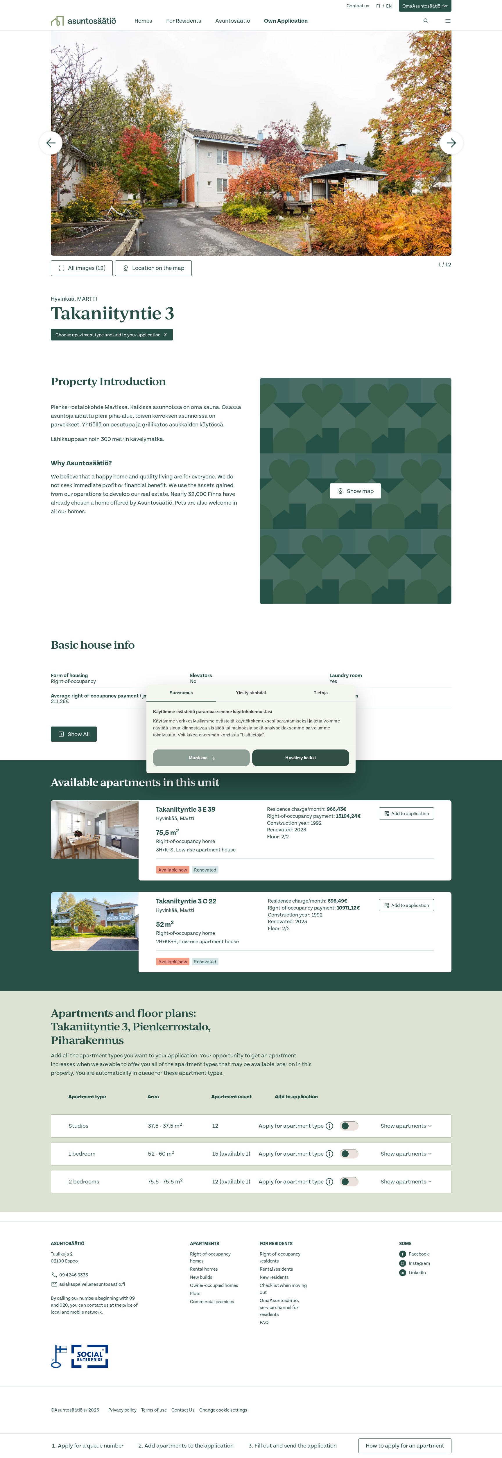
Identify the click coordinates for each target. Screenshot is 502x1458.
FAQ (264, 1322)
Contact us (358, 5)
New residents (274, 1277)
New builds (201, 1277)
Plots (195, 1293)
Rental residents (276, 1269)
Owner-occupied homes (214, 1285)
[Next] (451, 143)
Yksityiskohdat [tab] (251, 692)
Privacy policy (122, 1410)
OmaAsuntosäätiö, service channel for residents (279, 1307)
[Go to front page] (83, 21)
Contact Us (183, 1410)
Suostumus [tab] (181, 692)
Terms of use (154, 1410)
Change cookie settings (223, 1410)
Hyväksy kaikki (300, 757)
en (389, 6)
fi (378, 6)
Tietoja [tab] (321, 692)
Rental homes (204, 1269)
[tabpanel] (251, 143)
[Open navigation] (447, 20)
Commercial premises (212, 1301)
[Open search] (426, 21)
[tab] (82, 268)
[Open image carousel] (251, 143)
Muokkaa (198, 757)
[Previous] (50, 143)
